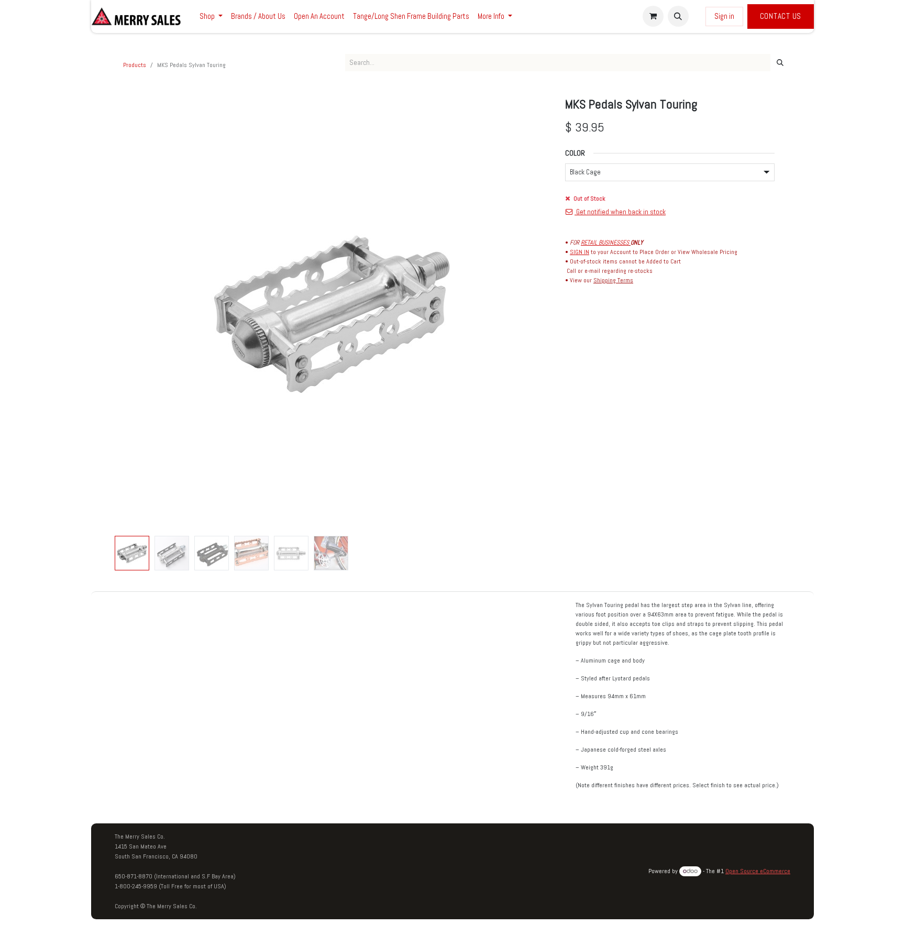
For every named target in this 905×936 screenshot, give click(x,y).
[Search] (780, 63)
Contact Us (781, 16)
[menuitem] (211, 16)
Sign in (724, 16)
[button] (678, 16)
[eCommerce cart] (653, 16)
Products (134, 65)
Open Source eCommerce (757, 871)
